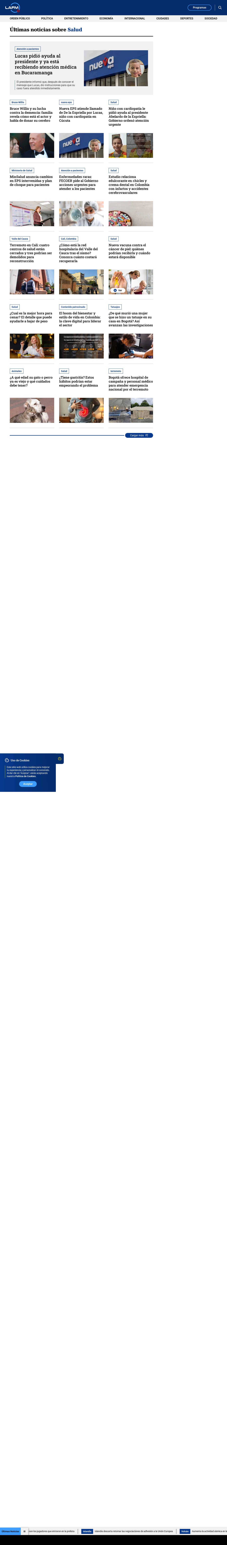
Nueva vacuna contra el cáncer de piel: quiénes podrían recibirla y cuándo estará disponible (129, 251)
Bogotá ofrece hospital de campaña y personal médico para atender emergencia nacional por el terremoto (131, 383)
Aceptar (28, 783)
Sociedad (211, 18)
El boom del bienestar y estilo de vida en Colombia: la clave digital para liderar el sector (80, 319)
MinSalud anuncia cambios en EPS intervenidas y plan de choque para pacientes (31, 180)
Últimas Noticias (10, 1531)
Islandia (60, 1531)
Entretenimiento (76, 18)
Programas (199, 7)
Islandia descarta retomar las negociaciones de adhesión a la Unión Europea (106, 1531)
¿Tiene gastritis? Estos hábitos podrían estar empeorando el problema (78, 381)
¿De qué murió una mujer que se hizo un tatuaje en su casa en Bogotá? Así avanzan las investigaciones (131, 319)
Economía (106, 18)
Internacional (134, 18)
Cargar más (137, 435)
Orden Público (20, 18)
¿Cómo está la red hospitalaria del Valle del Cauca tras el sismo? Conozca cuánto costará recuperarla (78, 253)
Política (47, 18)
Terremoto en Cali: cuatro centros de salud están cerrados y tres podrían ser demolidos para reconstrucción (31, 253)
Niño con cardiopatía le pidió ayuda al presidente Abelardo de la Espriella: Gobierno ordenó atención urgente (129, 116)
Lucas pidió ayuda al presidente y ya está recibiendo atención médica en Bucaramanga (46, 64)
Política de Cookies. (25, 776)
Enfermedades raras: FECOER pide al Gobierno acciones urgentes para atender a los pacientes (78, 182)
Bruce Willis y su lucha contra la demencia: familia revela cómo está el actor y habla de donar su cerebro (31, 114)
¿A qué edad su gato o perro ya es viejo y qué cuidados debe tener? (31, 381)
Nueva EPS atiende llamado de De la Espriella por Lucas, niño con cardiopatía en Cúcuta (81, 114)
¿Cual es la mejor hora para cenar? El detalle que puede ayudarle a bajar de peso (31, 317)
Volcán (157, 1531)
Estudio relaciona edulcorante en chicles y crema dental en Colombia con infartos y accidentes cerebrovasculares (129, 184)
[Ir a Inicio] (12, 8)
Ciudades (162, 18)
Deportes (186, 18)
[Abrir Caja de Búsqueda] (220, 7)
